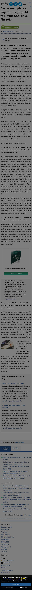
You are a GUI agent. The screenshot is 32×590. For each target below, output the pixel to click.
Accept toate (16, 584)
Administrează (9, 587)
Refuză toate (23, 587)
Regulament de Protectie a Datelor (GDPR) (13, 579)
